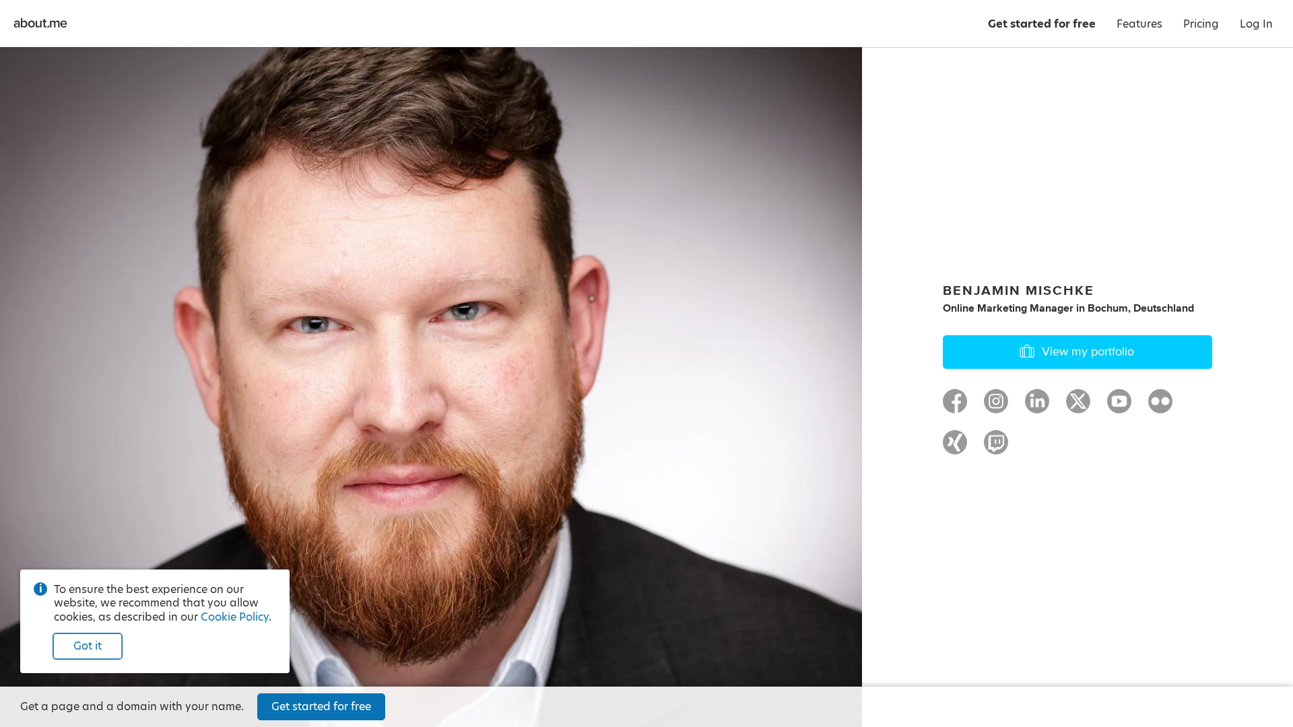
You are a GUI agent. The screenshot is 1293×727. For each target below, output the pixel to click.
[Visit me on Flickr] (1160, 407)
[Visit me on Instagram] (996, 407)
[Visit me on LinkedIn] (1037, 407)
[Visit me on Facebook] (955, 407)
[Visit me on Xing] (955, 448)
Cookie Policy (235, 617)
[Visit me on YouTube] (1119, 407)
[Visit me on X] (1078, 407)
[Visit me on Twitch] (996, 448)
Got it (87, 646)
